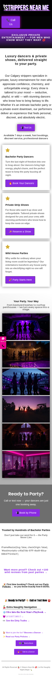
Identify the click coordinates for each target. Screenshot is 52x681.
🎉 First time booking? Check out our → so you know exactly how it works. (26, 585)
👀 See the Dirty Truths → (16, 620)
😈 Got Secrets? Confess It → (13, 616)
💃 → (23, 632)
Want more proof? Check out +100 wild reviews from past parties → (26, 571)
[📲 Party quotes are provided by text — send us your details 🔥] (3, 346)
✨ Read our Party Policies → (16, 636)
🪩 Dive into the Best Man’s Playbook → (24, 611)
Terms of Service (21, 674)
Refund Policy (31, 674)
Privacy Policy (26, 674)
